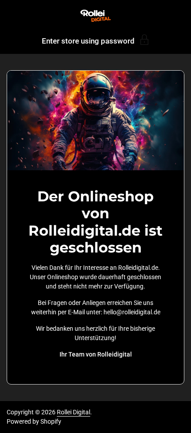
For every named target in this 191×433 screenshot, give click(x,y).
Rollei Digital (73, 412)
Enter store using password (88, 40)
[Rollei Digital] (95, 15)
